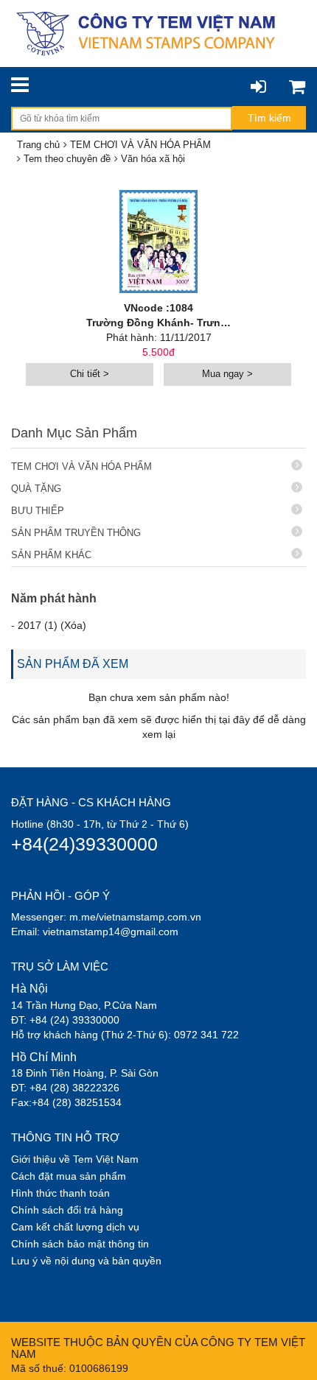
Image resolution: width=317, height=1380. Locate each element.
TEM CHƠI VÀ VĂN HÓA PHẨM (81, 466)
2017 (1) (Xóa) (52, 625)
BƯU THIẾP (37, 510)
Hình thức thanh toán (60, 1193)
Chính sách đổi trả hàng (67, 1210)
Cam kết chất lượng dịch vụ (75, 1227)
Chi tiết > (89, 373)
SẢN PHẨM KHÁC (51, 554)
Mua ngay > (227, 373)
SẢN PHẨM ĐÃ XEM (72, 664)
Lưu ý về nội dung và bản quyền (86, 1261)
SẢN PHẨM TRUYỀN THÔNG (76, 532)
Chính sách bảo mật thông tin (80, 1244)
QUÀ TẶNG (36, 488)
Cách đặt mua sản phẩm (68, 1176)
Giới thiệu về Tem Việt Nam (75, 1159)
